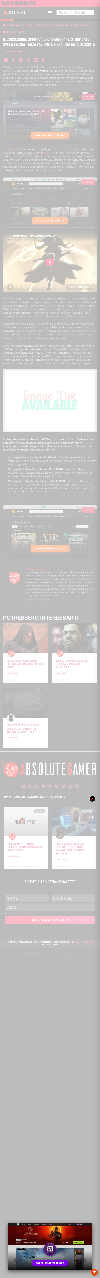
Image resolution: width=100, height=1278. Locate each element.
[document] (50, 639)
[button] (92, 798)
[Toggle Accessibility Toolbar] (94, 1272)
